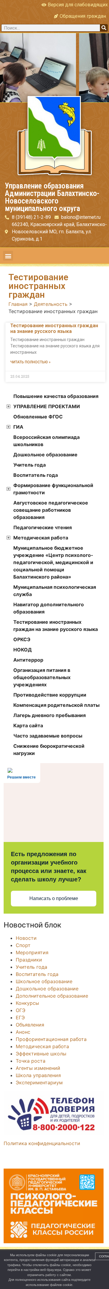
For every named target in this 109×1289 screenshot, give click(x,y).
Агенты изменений (38, 1068)
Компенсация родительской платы (56, 705)
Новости (26, 938)
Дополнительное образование (52, 996)
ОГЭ (20, 1010)
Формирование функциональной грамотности (53, 488)
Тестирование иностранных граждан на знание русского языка (54, 328)
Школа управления (38, 1075)
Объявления (30, 1025)
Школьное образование (44, 981)
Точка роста (30, 1061)
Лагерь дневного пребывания (49, 715)
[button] (8, 256)
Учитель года (29, 465)
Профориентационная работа (51, 1039)
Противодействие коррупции (49, 695)
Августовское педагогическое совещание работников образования (50, 510)
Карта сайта (28, 725)
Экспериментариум (39, 1082)
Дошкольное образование (45, 455)
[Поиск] (103, 27)
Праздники (29, 960)
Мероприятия (32, 952)
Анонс (23, 1032)
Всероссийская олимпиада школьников (46, 440)
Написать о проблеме (53, 898)
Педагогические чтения (42, 527)
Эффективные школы (41, 1054)
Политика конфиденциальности (42, 1143)
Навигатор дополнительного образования (48, 608)
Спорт (23, 945)
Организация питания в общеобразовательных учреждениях (42, 677)
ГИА (18, 427)
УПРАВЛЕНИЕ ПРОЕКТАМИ (46, 406)
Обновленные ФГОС (38, 417)
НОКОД (22, 650)
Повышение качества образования (55, 396)
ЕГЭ (20, 1017)
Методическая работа (40, 538)
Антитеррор (28, 660)
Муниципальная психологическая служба (54, 590)
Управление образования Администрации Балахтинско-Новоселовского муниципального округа (52, 197)
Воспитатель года (35, 475)
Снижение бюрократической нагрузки (48, 749)
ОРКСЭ (21, 639)
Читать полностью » (30, 362)
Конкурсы (27, 1003)
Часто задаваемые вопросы (47, 736)
